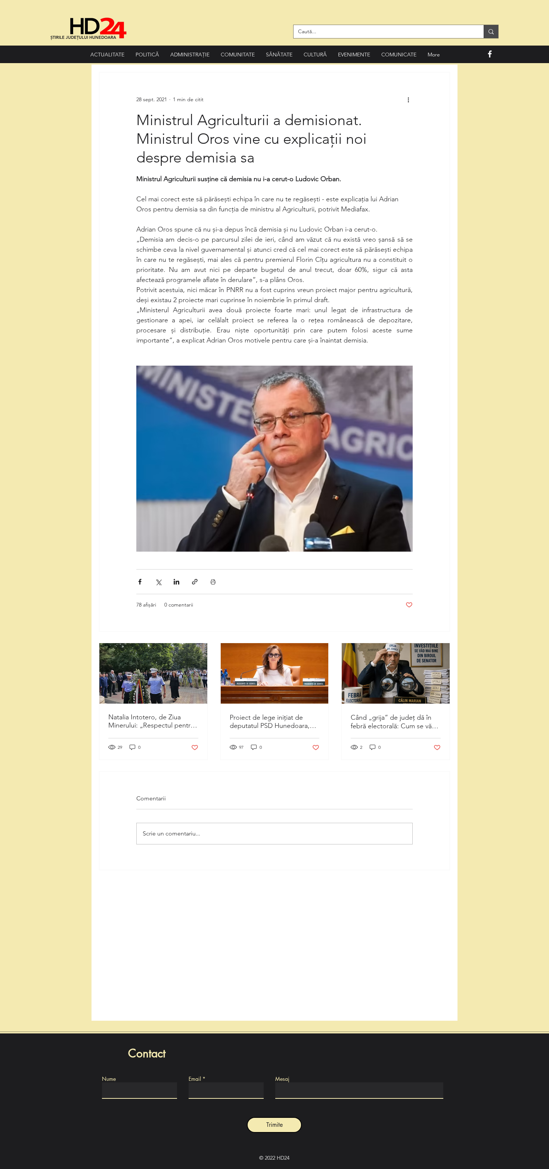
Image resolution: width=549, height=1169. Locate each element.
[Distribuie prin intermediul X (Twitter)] (158, 581)
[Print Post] (213, 581)
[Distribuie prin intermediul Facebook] (139, 581)
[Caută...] (491, 31)
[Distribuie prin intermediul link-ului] (194, 581)
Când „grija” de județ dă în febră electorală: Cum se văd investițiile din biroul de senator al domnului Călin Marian (393, 721)
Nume (109, 1079)
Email (195, 1079)
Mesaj (282, 1079)
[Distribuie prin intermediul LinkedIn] (176, 581)
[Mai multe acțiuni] (408, 99)
